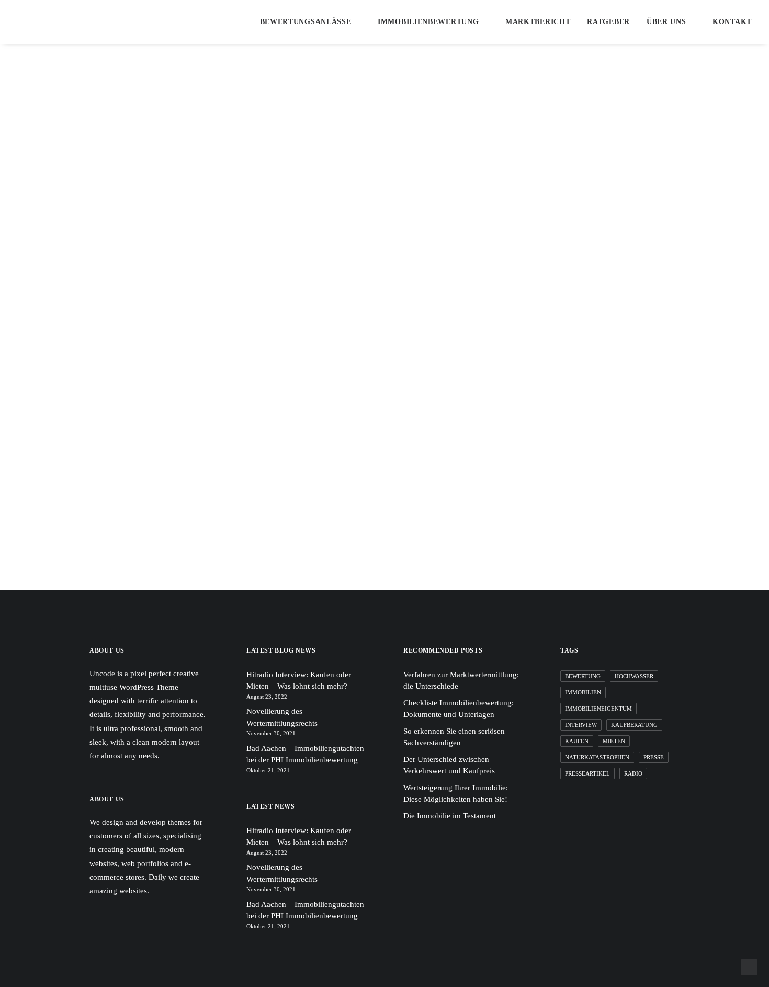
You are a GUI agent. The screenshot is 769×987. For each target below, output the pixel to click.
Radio (633, 773)
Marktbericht (537, 22)
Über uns (666, 22)
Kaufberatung (634, 725)
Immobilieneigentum (598, 708)
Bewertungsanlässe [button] (306, 22)
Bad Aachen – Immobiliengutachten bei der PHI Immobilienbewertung (305, 754)
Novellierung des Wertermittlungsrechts (282, 717)
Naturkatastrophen (597, 757)
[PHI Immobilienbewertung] (82, 22)
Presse (653, 757)
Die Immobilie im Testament (449, 816)
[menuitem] (314, 22)
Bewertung (583, 676)
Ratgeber (608, 22)
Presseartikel (587, 773)
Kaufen (577, 741)
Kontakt (732, 22)
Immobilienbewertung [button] (428, 22)
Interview (581, 725)
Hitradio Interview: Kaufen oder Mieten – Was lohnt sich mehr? (298, 680)
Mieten (614, 741)
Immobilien (583, 692)
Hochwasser (634, 676)
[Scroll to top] (749, 966)
